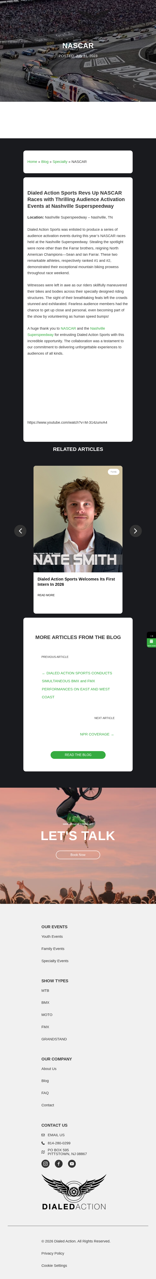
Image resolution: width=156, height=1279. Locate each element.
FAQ (45, 1093)
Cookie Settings (54, 1265)
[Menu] (8, 17)
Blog (45, 161)
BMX (45, 1002)
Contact (47, 1105)
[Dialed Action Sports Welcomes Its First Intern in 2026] (78, 519)
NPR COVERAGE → (97, 734)
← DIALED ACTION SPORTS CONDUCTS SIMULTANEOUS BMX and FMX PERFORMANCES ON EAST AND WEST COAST (77, 674)
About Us (48, 1069)
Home (32, 161)
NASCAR (68, 328)
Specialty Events (54, 961)
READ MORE (46, 595)
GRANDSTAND (54, 1039)
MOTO (46, 1015)
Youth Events (52, 936)
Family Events (52, 949)
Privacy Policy (52, 1253)
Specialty (60, 161)
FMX (45, 1027)
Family (114, 472)
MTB (45, 990)
